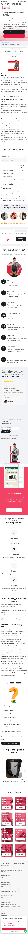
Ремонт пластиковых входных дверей (11, 906)
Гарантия (4, 911)
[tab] (14, 706)
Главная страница (5, 42)
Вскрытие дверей (6, 877)
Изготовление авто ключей (9, 904)
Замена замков (6, 880)
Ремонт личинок (6, 884)
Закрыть (3, 440)
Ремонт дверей (6, 886)
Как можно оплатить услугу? (12, 731)
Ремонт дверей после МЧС (9, 891)
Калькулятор (7, 51)
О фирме (14, 48)
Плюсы (15, 51)
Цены (20, 48)
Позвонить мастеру (20, 239)
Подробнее (6, 807)
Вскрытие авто (14, 223)
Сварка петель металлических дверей (12, 889)
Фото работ (14, 56)
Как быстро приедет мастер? (12, 706)
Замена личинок (6, 897)
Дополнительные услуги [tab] (8, 160)
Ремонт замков (4, 223)
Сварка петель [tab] (5, 156)
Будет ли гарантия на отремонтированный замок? (12, 718)
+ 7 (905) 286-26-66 (14, 543)
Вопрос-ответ (18, 53)
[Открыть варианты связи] (25, 931)
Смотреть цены (14, 36)
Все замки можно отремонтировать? (9, 712)
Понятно (14, 929)
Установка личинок (7, 895)
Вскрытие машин (6, 902)
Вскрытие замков (6, 875)
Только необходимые (14, 931)
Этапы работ (9, 53)
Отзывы (21, 51)
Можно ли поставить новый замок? (12, 725)
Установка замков (23, 224)
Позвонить (15, 32)
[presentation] (3, 771)
